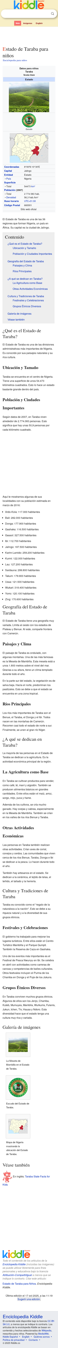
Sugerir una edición (29, 1299)
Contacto (33, 1339)
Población (9, 190)
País (8, 178)
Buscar (52, 13)
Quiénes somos (42, 1336)
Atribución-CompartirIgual (17, 1275)
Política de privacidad (13, 1339)
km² (33, 186)
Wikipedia (46, 1330)
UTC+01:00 (30, 201)
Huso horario (11, 201)
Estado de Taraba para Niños (19, 1283)
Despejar (46, 13)
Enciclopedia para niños (15, 60)
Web (18, 23)
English (39, 23)
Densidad (11, 197)
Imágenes (27, 23)
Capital (8, 170)
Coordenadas (11, 166)
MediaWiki (43, 1333)
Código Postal (12, 205)
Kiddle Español (10, 1336)
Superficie (10, 182)
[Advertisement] (29, 35)
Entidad (8, 174)
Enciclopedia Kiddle (14, 1264)
